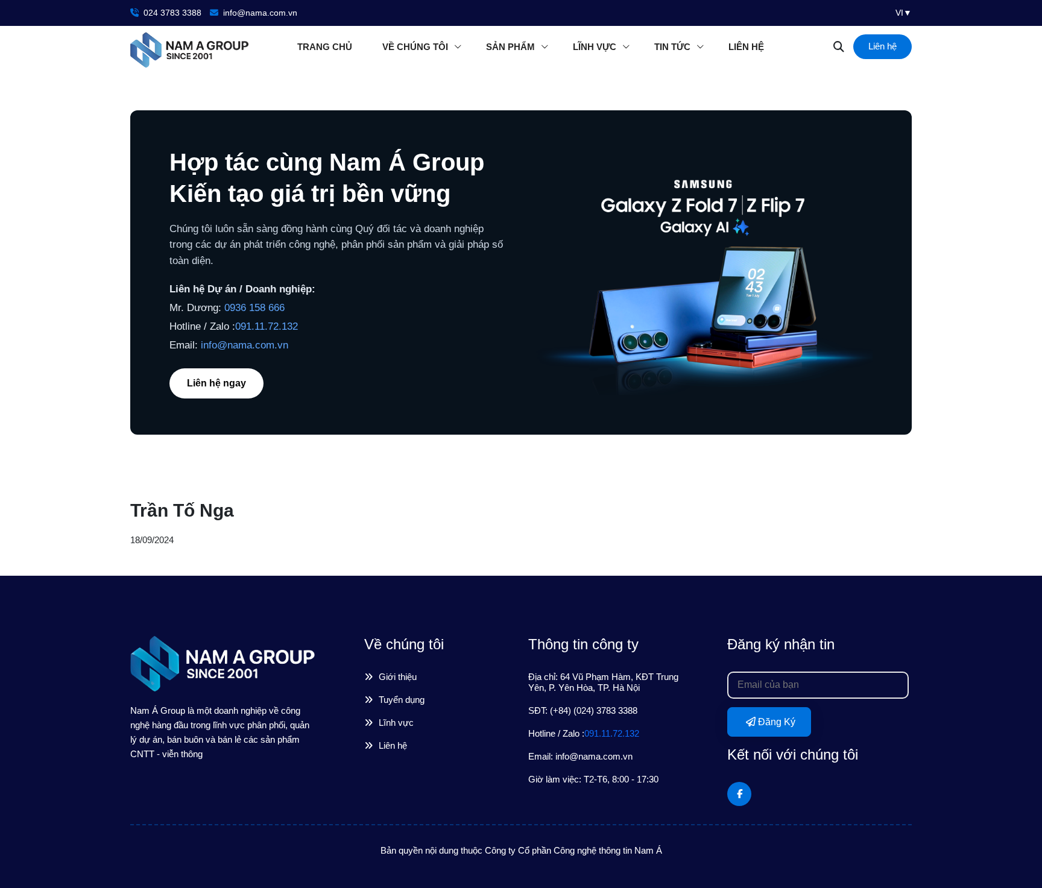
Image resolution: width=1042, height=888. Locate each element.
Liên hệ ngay (216, 383)
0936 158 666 (254, 307)
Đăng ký (775, 722)
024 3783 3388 (171, 12)
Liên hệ (746, 47)
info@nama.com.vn (259, 12)
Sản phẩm (510, 47)
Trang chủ (324, 47)
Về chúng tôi (415, 47)
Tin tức (672, 47)
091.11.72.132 (266, 326)
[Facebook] (739, 794)
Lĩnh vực (594, 47)
